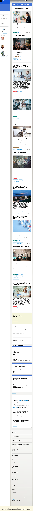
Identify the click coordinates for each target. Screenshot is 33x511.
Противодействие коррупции (16, 443)
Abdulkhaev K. (15, 413)
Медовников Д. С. (25, 400)
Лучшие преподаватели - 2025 (4, 19)
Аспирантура (13, 462)
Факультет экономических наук (5, 2)
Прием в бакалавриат (15, 458)
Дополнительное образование (16, 463)
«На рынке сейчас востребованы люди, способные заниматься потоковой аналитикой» (20, 153)
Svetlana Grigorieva (15, 407)
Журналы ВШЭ (14, 492)
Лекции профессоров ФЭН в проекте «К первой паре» (21, 123)
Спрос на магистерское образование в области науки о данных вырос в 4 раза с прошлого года (21, 283)
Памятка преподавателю (16, 336)
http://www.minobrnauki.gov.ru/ (16, 496)
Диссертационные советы (15, 476)
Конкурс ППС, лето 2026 (16, 326)
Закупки (13, 439)
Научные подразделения (15, 472)
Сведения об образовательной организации (18, 446)
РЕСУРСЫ (13, 484)
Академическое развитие (15, 479)
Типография (13, 489)
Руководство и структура (15, 433)
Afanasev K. (18, 422)
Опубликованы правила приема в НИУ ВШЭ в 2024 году (21, 96)
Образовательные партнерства (16, 467)
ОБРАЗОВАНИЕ (14, 452)
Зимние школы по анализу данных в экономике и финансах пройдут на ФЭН (20, 217)
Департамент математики (5, 6)
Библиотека (13, 485)
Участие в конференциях (4, 20)
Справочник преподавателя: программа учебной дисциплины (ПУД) (21, 330)
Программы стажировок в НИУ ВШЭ (18, 340)
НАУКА (13, 471)
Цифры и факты (14, 432)
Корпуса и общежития (15, 437)
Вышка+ (13, 459)
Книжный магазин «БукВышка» (16, 488)
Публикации (13, 493)
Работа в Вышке (14, 450)
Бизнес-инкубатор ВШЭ (15, 466)
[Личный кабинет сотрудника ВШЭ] (29, 1)
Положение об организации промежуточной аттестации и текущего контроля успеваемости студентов (21, 339)
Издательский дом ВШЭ (15, 486)
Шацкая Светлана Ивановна (4, 56)
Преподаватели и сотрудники (16, 436)
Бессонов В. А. (20, 400)
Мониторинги (14, 475)
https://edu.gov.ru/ (14, 499)
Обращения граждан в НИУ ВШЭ (16, 440)
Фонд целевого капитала (15, 441)
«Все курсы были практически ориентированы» (19, 36)
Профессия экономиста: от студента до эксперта (21, 247)
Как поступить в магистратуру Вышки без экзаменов (21, 9)
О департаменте (3, 15)
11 (27, 309)
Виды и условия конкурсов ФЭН (17, 342)
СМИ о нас (2, 23)
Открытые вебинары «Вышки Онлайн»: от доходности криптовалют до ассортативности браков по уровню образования (21, 65)
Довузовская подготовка (15, 455)
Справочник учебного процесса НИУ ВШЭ (19, 333)
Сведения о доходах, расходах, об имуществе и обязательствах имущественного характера (20, 445)
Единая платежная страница (15, 449)
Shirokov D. (18, 413)
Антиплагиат (15, 335)
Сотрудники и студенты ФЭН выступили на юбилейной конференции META (21, 187)
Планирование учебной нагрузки (17, 328)
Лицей (13, 454)
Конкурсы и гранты (14, 480)
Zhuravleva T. (14, 422)
